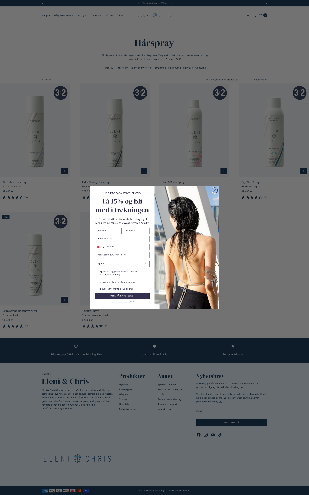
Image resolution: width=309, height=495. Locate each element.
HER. (132, 302)
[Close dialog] (215, 190)
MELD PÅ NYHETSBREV (122, 296)
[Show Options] (146, 264)
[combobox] (100, 247)
